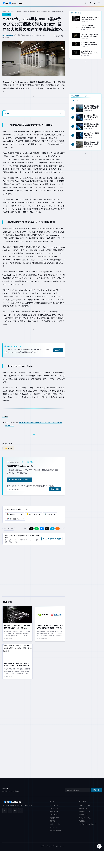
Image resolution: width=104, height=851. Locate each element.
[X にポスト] (31, 528)
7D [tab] (77, 100)
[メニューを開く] (99, 3)
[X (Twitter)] (4, 810)
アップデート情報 (55, 830)
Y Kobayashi (8, 35)
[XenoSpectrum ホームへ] (12, 3)
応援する (52, 821)
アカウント (53, 827)
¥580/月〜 (58, 350)
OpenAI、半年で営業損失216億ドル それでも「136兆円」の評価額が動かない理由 (91, 136)
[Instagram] (15, 810)
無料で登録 (55, 489)
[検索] (86, 3)
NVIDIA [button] (14, 82)
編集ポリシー (83, 815)
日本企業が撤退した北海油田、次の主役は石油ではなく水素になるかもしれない (91, 109)
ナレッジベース (55, 811)
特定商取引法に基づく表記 (87, 824)
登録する (96, 790)
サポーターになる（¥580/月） (19, 480)
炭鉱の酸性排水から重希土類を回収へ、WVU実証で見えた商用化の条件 (92, 144)
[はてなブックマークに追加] (52, 528)
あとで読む (59, 36)
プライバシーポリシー (86, 818)
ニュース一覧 (54, 805)
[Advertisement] (33, 103)
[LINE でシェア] (36, 528)
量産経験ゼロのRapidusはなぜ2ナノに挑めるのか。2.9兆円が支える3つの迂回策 (91, 127)
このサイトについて (85, 805)
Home (4, 11)
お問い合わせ (83, 808)
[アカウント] (95, 3)
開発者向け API (54, 818)
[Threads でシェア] (47, 528)
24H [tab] (73, 100)
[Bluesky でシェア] (42, 528)
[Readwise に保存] (57, 528)
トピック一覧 (54, 808)
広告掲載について (84, 811)
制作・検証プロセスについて (22, 35)
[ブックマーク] (90, 3)
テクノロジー (11, 11)
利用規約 (82, 821)
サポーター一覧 (55, 824)
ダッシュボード (55, 815)
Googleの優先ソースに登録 (52, 539)
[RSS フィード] (20, 810)
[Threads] (10, 810)
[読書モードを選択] (99, 846)
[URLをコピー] (63, 528)
